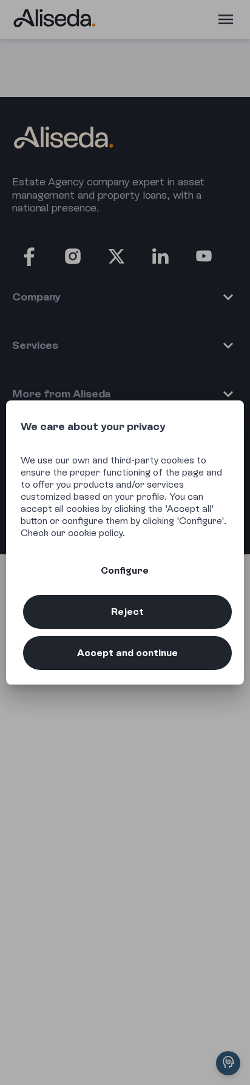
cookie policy (95, 533)
